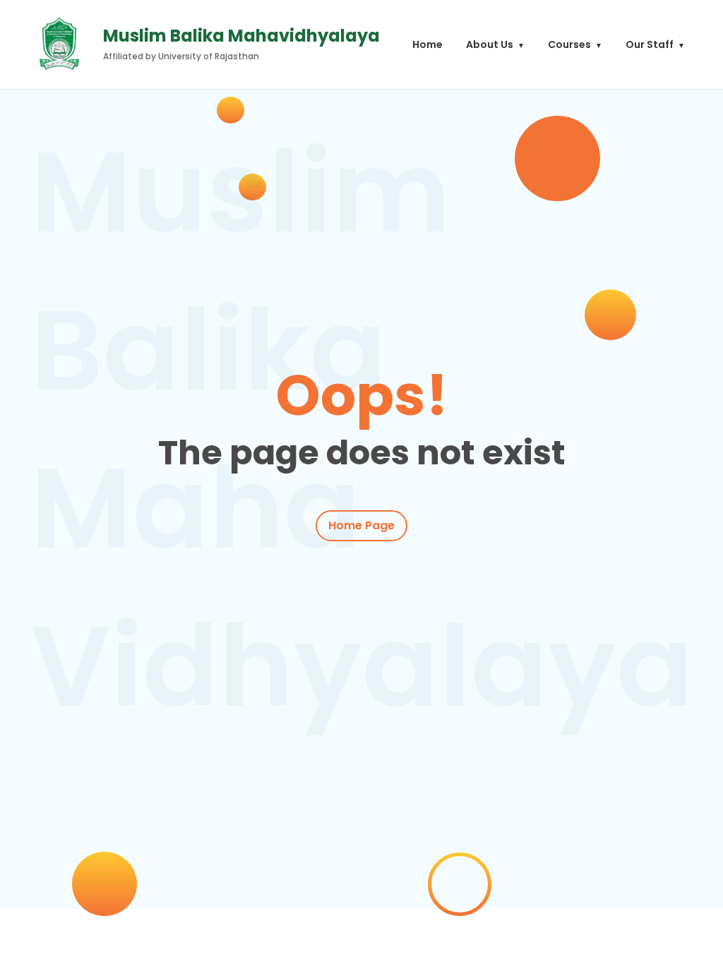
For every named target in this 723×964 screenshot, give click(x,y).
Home (427, 44)
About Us (489, 44)
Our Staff (650, 44)
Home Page (361, 525)
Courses (569, 44)
